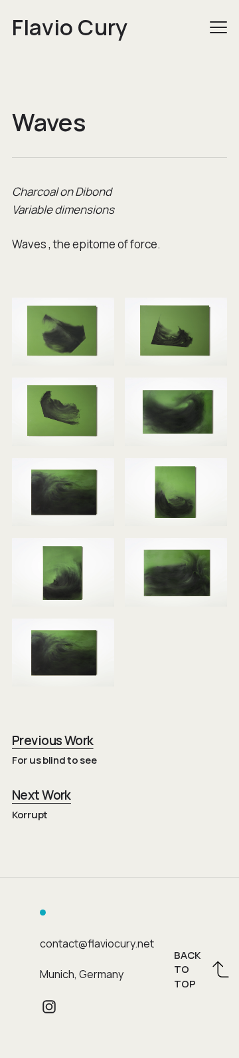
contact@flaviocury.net (97, 943)
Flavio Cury (69, 27)
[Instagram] (49, 1006)
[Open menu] (218, 27)
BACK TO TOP (187, 969)
